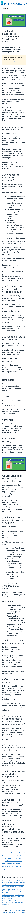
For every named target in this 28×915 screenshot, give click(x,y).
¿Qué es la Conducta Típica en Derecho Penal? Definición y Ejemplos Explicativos (13, 891)
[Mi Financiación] (14, 3)
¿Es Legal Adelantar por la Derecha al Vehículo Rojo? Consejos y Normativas (13, 855)
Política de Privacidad (16, 910)
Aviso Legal (7, 912)
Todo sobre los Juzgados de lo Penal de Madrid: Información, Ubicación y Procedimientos (13, 896)
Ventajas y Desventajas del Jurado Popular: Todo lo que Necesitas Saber (13, 881)
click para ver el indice (12, 62)
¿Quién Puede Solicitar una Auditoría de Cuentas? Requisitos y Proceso (13, 886)
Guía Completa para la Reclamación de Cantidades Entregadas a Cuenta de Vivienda (13, 902)
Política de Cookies (18, 912)
